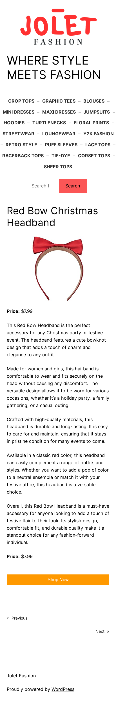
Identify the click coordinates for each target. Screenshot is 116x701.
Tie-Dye (61, 155)
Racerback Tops (23, 155)
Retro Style (21, 144)
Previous (19, 618)
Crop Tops (21, 101)
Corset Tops (94, 155)
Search (72, 186)
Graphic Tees (58, 101)
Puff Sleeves (61, 144)
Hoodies (14, 122)
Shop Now (58, 579)
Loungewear (58, 133)
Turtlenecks (49, 122)
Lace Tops (97, 144)
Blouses (93, 101)
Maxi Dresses (59, 112)
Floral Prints (91, 122)
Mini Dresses (18, 112)
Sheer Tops (58, 166)
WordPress (63, 689)
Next (99, 631)
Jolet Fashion (21, 675)
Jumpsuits (97, 112)
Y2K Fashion (98, 133)
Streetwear (18, 133)
